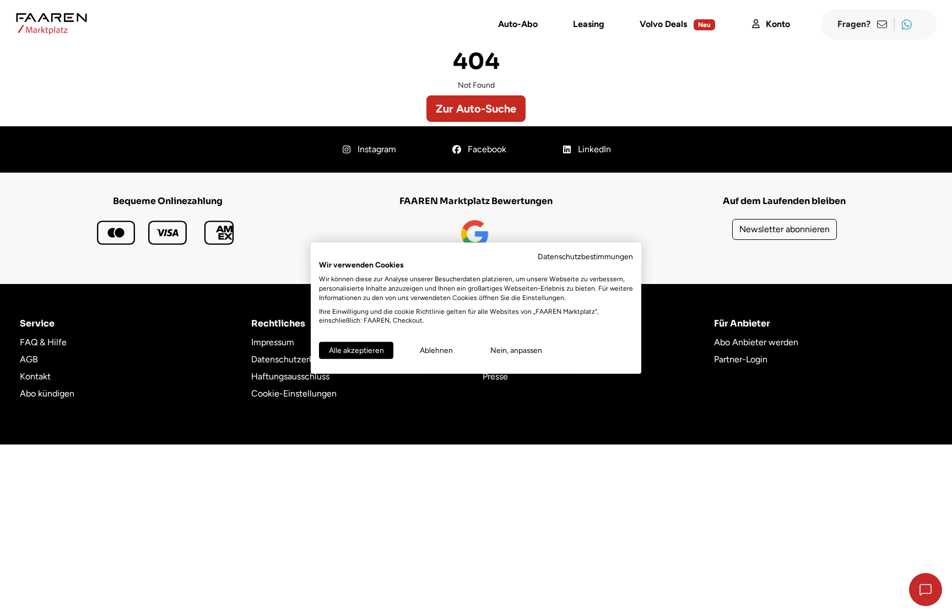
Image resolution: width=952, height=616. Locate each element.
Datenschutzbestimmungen (585, 255)
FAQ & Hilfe (43, 342)
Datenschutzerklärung (294, 359)
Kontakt (35, 376)
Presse (495, 376)
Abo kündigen (47, 393)
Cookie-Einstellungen (294, 393)
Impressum (272, 342)
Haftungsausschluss (290, 376)
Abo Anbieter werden (756, 342)
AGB (29, 359)
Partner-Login (740, 359)
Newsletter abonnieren (784, 229)
